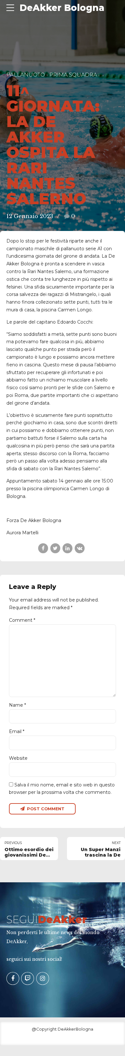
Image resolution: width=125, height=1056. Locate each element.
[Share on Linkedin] (67, 548)
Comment (22, 620)
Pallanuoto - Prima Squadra (51, 74)
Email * (16, 731)
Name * (17, 705)
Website (18, 758)
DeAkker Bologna (62, 7)
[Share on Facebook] (43, 548)
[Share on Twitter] (55, 548)
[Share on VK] (80, 548)
